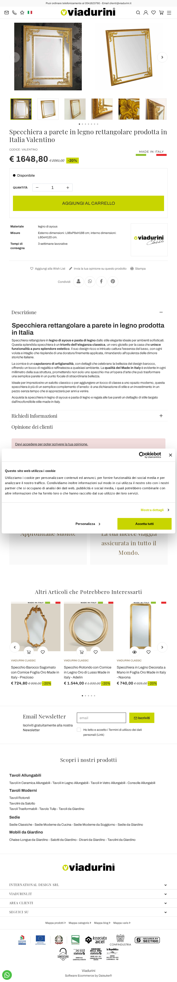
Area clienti (21, 903)
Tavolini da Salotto (22, 803)
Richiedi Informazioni (34, 416)
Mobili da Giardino (26, 832)
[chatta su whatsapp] (7, 975)
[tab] (88, 312)
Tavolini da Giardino (121, 839)
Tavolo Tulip (47, 809)
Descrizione (23, 312)
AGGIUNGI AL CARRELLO (88, 203)
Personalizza (85, 523)
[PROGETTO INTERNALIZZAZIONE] (49, 939)
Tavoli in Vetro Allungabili (108, 783)
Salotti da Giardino (64, 839)
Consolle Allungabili (141, 783)
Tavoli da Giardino (71, 809)
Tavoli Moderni (23, 790)
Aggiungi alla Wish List (49, 268)
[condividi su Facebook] (101, 281)
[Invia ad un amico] (78, 281)
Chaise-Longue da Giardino (28, 839)
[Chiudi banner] (170, 455)
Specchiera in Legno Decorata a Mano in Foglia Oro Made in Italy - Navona (141, 672)
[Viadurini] (87, 11)
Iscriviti (143, 718)
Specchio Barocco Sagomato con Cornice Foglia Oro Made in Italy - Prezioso (35, 672)
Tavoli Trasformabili (23, 809)
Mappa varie (121, 922)
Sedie (14, 817)
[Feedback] (22, 12)
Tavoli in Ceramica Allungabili (29, 783)
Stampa (140, 268)
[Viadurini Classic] (149, 240)
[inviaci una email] (6, 12)
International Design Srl (34, 885)
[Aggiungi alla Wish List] (43, 651)
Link (100, 734)
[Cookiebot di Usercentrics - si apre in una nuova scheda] (142, 455)
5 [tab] (98, 699)
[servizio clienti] (14, 12)
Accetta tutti (144, 523)
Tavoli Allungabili (25, 775)
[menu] (169, 12)
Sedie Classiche (20, 824)
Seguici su (19, 912)
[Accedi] (146, 12)
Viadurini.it (20, 894)
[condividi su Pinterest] (112, 281)
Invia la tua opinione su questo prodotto (99, 268)
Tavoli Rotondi (19, 798)
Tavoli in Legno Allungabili (70, 783)
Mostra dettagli (152, 510)
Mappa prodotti (54, 922)
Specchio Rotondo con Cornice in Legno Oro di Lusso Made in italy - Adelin (87, 672)
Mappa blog (101, 922)
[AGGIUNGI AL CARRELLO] (29, 651)
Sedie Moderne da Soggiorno (94, 824)
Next (162, 57)
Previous (14, 57)
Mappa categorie (79, 922)
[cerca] (138, 12)
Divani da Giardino (92, 839)
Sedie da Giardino (130, 824)
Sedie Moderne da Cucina (53, 824)
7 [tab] (101, 127)
